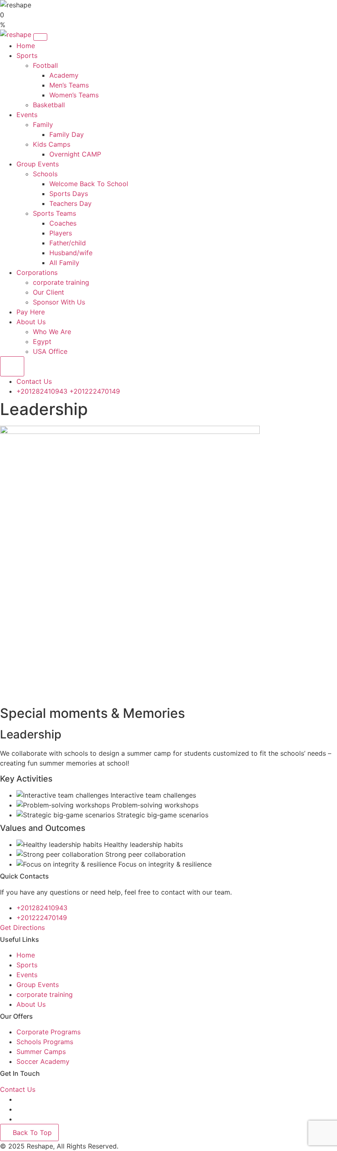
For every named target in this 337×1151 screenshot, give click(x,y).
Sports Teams (54, 213)
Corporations (37, 272)
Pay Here (30, 312)
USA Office (50, 351)
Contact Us (34, 381)
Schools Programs (44, 1042)
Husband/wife (70, 253)
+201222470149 (94, 391)
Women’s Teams (74, 95)
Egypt (42, 341)
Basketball (49, 105)
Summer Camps (41, 1051)
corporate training (61, 282)
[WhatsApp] (19, 1119)
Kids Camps (51, 144)
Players (60, 233)
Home (25, 46)
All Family (64, 262)
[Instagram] (19, 1109)
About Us (31, 322)
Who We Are (52, 332)
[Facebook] (18, 1099)
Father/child (67, 243)
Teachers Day (70, 203)
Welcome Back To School (88, 184)
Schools (45, 174)
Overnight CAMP (75, 154)
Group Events (37, 164)
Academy (63, 75)
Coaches (62, 223)
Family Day (66, 134)
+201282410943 (41, 391)
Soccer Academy (42, 1061)
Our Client (48, 292)
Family (43, 124)
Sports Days (68, 193)
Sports (26, 55)
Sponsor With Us (59, 302)
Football (45, 65)
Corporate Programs (48, 1032)
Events (26, 115)
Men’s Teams (69, 85)
